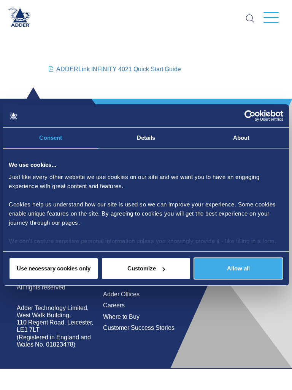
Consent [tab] (50, 137)
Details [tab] (146, 137)
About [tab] (241, 137)
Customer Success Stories (139, 327)
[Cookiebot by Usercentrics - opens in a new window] (250, 115)
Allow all (238, 268)
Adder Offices (121, 294)
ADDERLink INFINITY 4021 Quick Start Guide (118, 69)
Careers (114, 305)
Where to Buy (121, 316)
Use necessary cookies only (53, 268)
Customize (141, 268)
